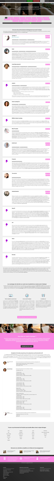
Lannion (21, 438)
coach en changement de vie (15, 19)
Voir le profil (47, 35)
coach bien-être (10, 17)
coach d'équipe (39, 17)
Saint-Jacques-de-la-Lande (45, 432)
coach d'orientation (7, 19)
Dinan (8, 438)
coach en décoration (24, 19)
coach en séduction (46, 19)
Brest (8, 430)
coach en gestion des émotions (32, 19)
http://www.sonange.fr (16, 37)
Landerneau (20, 435)
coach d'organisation (46, 17)
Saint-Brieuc (45, 430)
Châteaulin (8, 435)
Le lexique (4, 478)
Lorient (33, 430)
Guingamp (21, 430)
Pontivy (33, 435)
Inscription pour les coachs (27, 346)
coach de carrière (22, 17)
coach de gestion (28, 17)
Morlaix (33, 432)
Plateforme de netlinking (6, 475)
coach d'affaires (16, 17)
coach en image (40, 19)
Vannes (45, 435)
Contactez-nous (5, 477)
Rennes (33, 438)
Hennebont (20, 432)
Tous (6, 17)
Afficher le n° (48, 37)
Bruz (8, 432)
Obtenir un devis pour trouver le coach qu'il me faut (27, 317)
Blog (3, 476)
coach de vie (34, 17)
